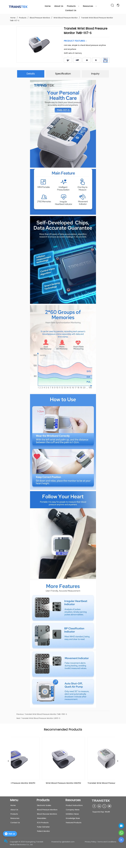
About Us (58, 6)
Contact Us (70, 10)
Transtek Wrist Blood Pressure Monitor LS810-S (40, 718)
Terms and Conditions (106, 841)
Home (48, 6)
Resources (88, 6)
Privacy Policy (90, 841)
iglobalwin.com (68, 841)
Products (71, 6)
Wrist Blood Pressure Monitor (66, 17)
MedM (107, 812)
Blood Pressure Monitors (40, 17)
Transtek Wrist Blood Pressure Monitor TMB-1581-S (46, 714)
